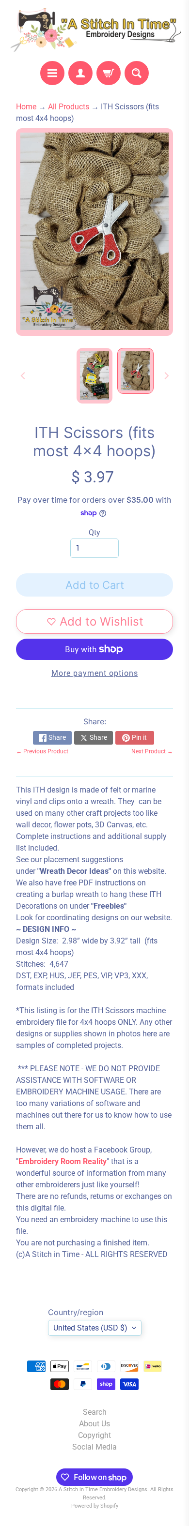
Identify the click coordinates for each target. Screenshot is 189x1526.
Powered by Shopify (94, 1506)
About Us (94, 1423)
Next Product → (152, 751)
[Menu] (52, 73)
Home (26, 106)
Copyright (94, 1435)
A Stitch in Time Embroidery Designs (103, 1489)
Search (95, 1412)
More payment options (94, 673)
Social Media (94, 1446)
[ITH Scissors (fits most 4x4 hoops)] (135, 371)
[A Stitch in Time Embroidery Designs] (94, 30)
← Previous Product (42, 751)
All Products (68, 106)
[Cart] (108, 73)
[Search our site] (137, 73)
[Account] (80, 73)
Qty (94, 532)
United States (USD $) (90, 1327)
